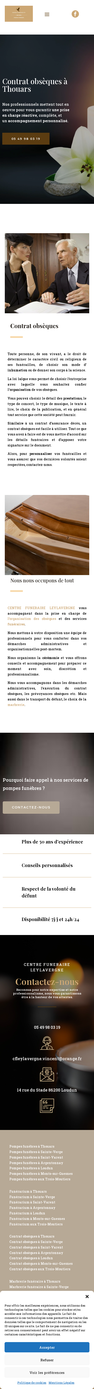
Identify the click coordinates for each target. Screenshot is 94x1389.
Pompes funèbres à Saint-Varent (36, 1157)
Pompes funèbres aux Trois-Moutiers (39, 1179)
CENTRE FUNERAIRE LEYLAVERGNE (41, 608)
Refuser (47, 1360)
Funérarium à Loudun (27, 1213)
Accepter (47, 1347)
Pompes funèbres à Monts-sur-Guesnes (41, 1173)
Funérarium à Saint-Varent (32, 1202)
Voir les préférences (47, 1372)
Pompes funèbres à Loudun (31, 1168)
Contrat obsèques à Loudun (31, 1258)
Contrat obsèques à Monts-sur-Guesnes (41, 1263)
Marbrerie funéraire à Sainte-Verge (39, 1287)
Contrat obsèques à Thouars (31, 1236)
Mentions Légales (61, 1382)
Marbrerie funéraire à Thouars (34, 1281)
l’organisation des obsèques (33, 618)
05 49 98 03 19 (25, 139)
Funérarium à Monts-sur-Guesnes (37, 1218)
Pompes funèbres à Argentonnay (36, 1163)
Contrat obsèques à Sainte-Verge (36, 1242)
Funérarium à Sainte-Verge (32, 1197)
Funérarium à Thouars (28, 1191)
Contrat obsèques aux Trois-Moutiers (39, 1269)
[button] (87, 1296)
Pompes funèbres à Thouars (31, 1146)
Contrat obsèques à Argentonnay (36, 1253)
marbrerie (16, 705)
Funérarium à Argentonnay (32, 1207)
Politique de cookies (31, 1382)
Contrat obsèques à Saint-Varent (36, 1247)
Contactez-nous (31, 807)
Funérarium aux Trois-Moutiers (36, 1224)
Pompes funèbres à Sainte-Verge (36, 1152)
